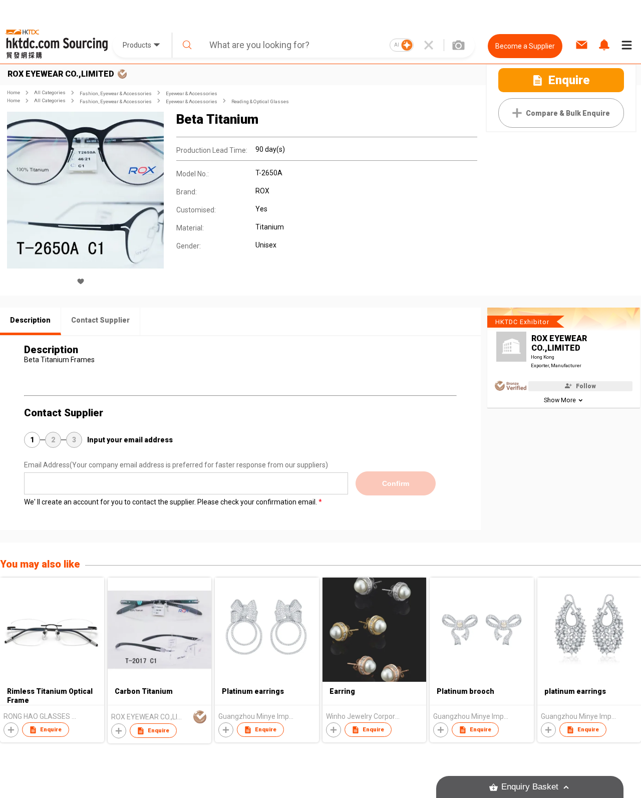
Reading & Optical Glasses (260, 101)
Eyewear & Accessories (191, 93)
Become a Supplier (525, 46)
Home (13, 92)
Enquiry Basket (529, 786)
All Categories (50, 92)
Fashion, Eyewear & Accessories (116, 93)
